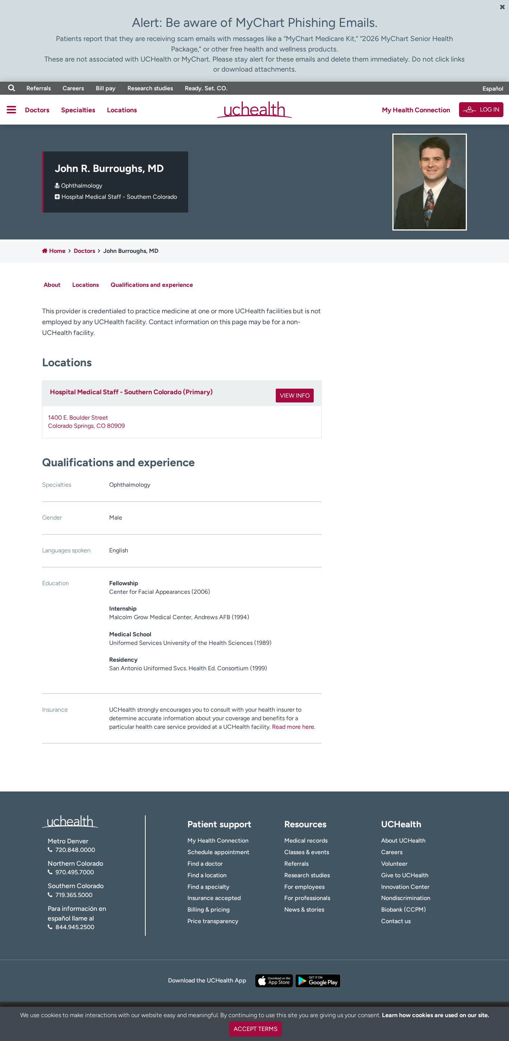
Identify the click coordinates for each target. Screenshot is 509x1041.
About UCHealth (403, 840)
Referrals (38, 88)
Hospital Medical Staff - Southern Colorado (119, 196)
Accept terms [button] (256, 1028)
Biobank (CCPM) (403, 909)
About (52, 284)
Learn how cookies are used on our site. (435, 1015)
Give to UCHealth (405, 875)
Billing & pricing (208, 909)
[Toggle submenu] (11, 109)
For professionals (307, 898)
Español (493, 88)
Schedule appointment (218, 852)
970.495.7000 (75, 872)
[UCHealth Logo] (70, 820)
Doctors (37, 110)
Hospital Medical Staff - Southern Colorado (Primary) (131, 392)
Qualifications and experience (152, 284)
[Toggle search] (12, 88)
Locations (122, 110)
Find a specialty (208, 886)
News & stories (304, 909)
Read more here (293, 726)
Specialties (78, 110)
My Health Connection (416, 110)
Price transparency (212, 921)
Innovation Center (405, 886)
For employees (304, 886)
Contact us (396, 921)
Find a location (207, 875)
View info (295, 395)
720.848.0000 (75, 849)
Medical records (306, 840)
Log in (489, 109)
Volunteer (394, 863)
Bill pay (106, 88)
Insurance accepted (214, 898)
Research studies (150, 88)
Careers (73, 88)
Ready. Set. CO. (206, 88)
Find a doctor (205, 863)
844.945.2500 (75, 927)
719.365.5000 (74, 895)
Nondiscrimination (405, 898)
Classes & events (306, 852)
